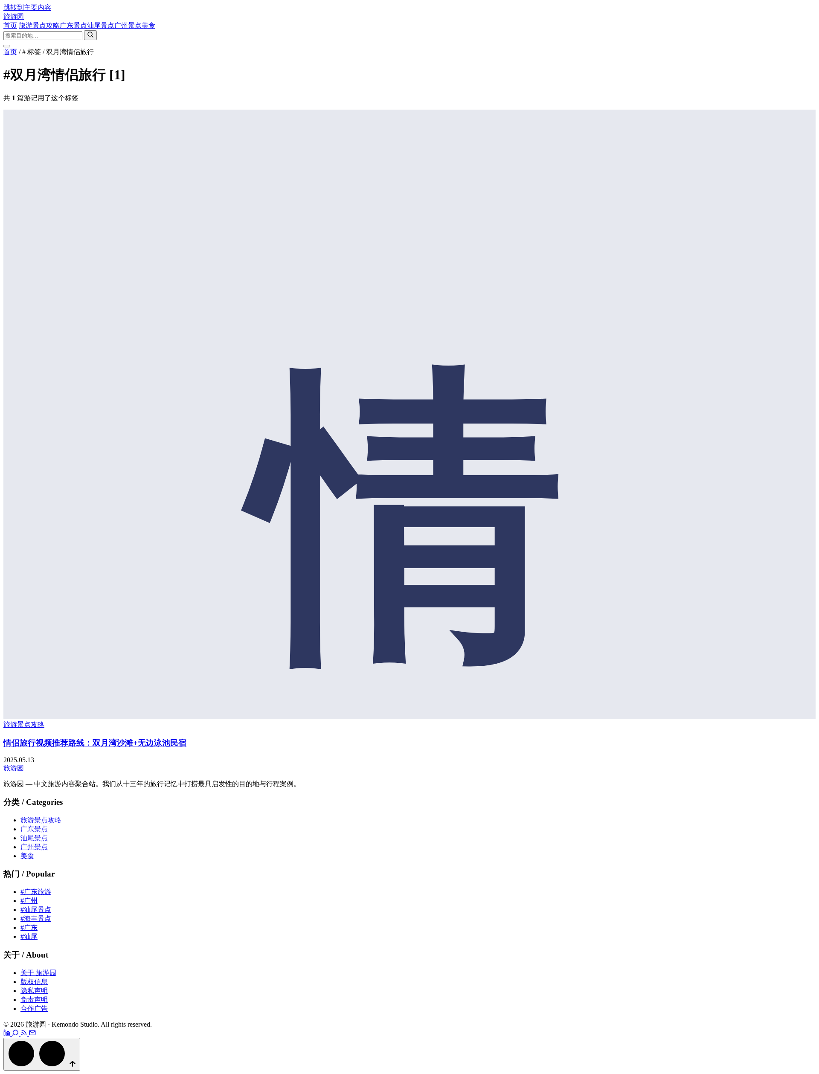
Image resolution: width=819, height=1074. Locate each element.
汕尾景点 (100, 25)
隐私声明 (34, 990)
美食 (148, 25)
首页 (10, 25)
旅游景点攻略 (39, 25)
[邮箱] (32, 1033)
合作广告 (34, 1008)
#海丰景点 (35, 918)
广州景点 (128, 25)
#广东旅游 (35, 891)
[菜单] (6, 46)
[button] (41, 1054)
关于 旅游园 (38, 972)
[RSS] (24, 1033)
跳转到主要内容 (27, 7)
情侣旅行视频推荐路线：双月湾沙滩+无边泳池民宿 (94, 742)
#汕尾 (29, 936)
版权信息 (34, 981)
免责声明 (34, 999)
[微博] (7, 1033)
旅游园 (13, 16)
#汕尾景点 (35, 909)
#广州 (29, 900)
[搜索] (90, 35)
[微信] (16, 1033)
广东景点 (73, 25)
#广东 (29, 927)
